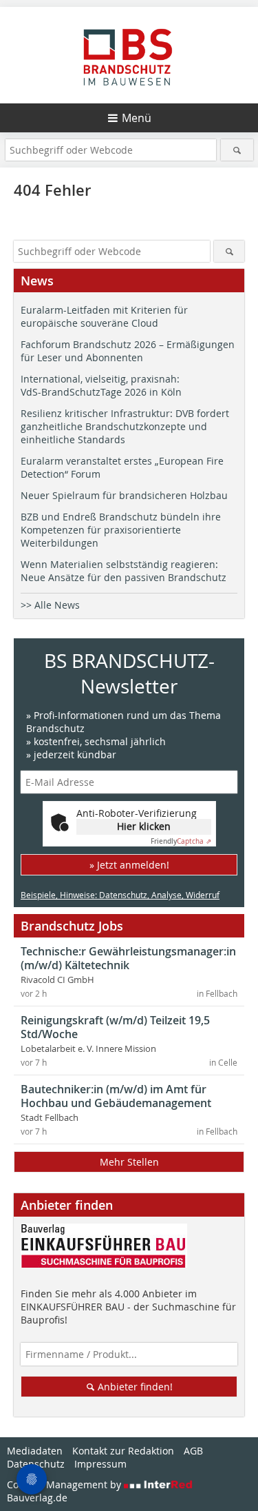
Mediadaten (35, 1450)
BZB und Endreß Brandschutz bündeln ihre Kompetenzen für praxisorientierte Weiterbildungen (121, 529)
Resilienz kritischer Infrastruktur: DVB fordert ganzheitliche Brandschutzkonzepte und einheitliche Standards (125, 426)
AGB (193, 1450)
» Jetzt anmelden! (129, 864)
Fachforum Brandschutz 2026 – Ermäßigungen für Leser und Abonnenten (128, 351)
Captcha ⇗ (181, 841)
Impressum (100, 1463)
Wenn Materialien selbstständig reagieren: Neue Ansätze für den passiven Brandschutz (123, 571)
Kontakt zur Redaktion (123, 1450)
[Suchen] (237, 150)
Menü (136, 117)
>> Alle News (50, 604)
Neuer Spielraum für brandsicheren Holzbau (124, 495)
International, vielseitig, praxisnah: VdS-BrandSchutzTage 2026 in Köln (101, 385)
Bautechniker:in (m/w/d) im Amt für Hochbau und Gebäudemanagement (116, 1096)
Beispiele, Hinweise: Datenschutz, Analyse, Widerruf (120, 894)
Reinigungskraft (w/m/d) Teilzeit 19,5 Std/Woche (115, 1027)
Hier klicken (144, 826)
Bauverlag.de (37, 1497)
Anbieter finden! (134, 1386)
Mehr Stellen (129, 1161)
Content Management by (65, 1484)
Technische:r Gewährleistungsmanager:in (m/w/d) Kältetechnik (128, 958)
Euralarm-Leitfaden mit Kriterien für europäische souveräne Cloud (104, 316)
